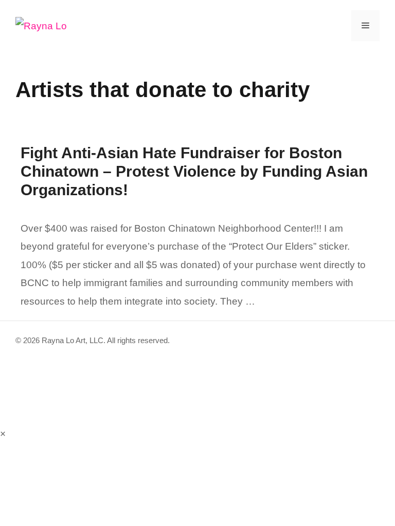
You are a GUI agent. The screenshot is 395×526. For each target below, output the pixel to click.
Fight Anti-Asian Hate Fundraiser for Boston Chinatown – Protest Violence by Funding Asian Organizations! (194, 171)
